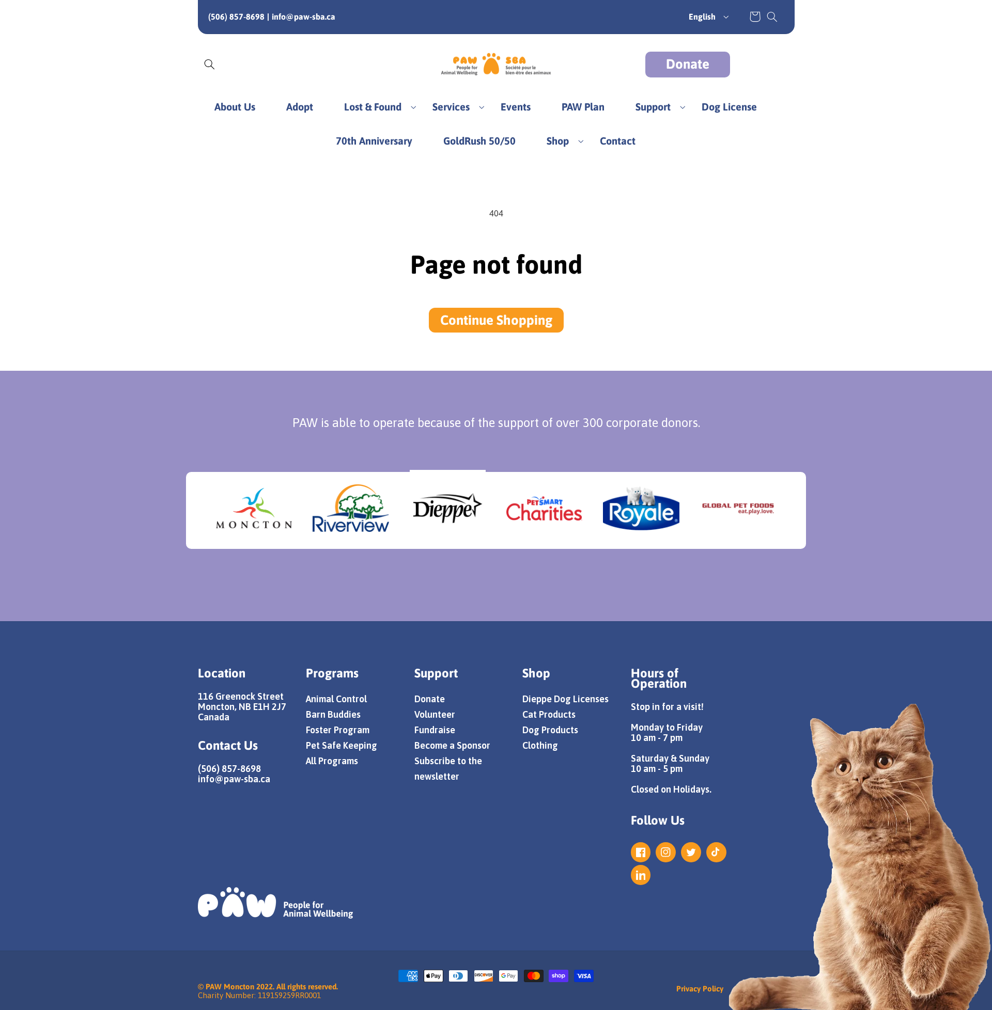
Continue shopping (496, 320)
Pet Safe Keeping (341, 745)
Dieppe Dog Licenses (565, 698)
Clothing (540, 745)
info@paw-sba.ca (303, 16)
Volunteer (434, 714)
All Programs (332, 760)
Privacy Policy (699, 988)
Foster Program (337, 729)
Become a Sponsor (452, 745)
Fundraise (434, 729)
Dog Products (550, 729)
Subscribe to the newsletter (448, 768)
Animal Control (336, 698)
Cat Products (549, 714)
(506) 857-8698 (236, 16)
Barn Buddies (333, 714)
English (702, 16)
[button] (772, 16)
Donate (687, 64)
